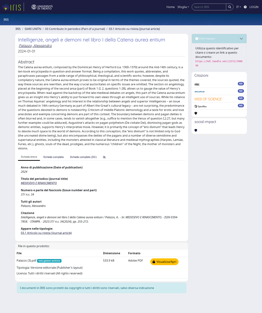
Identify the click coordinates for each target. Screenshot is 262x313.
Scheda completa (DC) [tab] (83, 157)
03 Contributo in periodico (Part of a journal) (75, 29)
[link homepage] (13, 7)
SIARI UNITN (33, 29)
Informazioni (206, 38)
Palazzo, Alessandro (35, 45)
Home (170, 7)
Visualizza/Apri (165, 262)
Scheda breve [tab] (29, 156)
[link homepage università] (42, 7)
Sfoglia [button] (182, 7)
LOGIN (254, 7)
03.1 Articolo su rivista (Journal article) (134, 29)
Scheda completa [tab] (53, 157)
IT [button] (237, 7)
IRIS (18, 29)
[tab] (104, 156)
